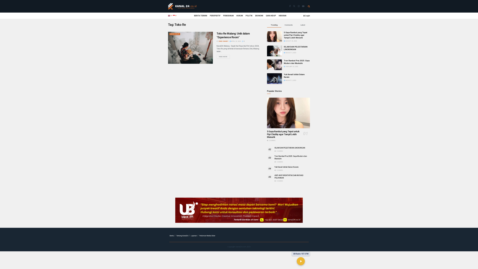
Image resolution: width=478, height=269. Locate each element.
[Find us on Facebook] (290, 6)
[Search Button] (309, 6)
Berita (172, 236)
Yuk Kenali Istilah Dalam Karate (286, 167)
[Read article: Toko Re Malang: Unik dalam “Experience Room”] (190, 48)
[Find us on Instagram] (299, 6)
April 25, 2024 (236, 41)
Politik (249, 16)
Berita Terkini (200, 16)
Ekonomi (259, 16)
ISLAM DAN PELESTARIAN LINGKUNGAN (289, 148)
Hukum (239, 16)
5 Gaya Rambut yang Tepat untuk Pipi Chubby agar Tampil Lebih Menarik (295, 35)
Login (307, 16)
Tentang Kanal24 (182, 236)
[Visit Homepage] (182, 6)
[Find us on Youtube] (303, 6)
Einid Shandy (223, 41)
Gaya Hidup (271, 16)
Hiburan (282, 16)
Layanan (194, 236)
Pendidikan (228, 16)
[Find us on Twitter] (294, 6)
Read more (224, 56)
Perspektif (215, 16)
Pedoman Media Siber (207, 236)
